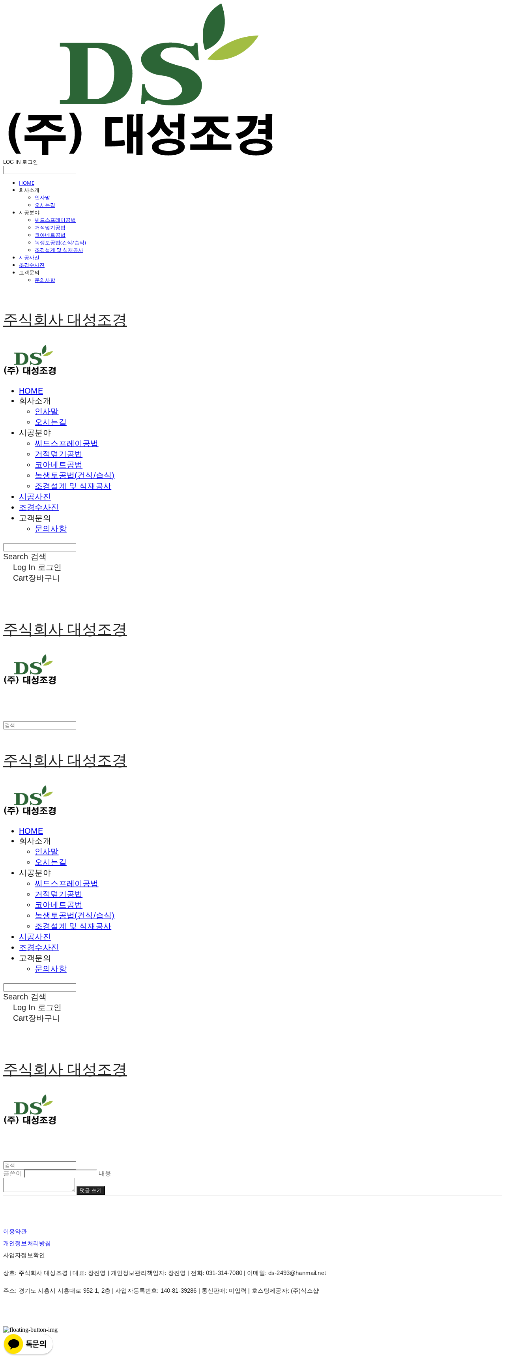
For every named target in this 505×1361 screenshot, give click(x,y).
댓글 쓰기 (91, 1190)
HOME (26, 182)
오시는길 (45, 204)
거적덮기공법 (50, 227)
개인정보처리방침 (27, 1243)
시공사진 (29, 257)
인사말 (42, 197)
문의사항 (45, 279)
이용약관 (15, 1231)
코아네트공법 (50, 234)
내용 (105, 1173)
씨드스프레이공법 (55, 219)
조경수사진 (32, 264)
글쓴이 (12, 1173)
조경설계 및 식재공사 (59, 249)
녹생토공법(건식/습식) (60, 242)
